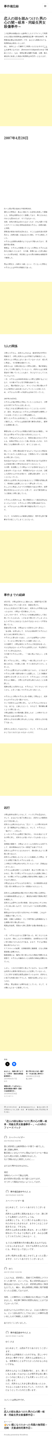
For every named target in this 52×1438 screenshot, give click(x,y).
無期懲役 (31, 1109)
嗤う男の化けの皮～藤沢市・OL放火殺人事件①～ (35, 1072)
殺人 (8, 1112)
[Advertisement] (26, 100)
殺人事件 (42, 1107)
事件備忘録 (11, 6)
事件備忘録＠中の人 (28, 1107)
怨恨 (36, 1109)
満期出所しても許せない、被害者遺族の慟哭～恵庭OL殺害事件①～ (13, 1088)
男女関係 (42, 1109)
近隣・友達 (20, 1109)
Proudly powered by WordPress (16, 1435)
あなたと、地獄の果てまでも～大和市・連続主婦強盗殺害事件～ (13, 1073)
